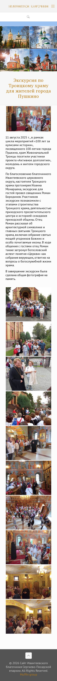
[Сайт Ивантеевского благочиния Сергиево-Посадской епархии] (28, 6)
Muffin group (28, 674)
